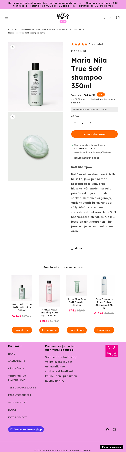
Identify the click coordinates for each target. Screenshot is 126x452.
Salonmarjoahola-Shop (55, 450)
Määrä (75, 116)
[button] (6, 17)
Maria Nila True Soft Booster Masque (77, 302)
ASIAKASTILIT (17, 402)
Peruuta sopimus (111, 447)
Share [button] (78, 248)
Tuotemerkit (26, 29)
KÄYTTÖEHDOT (17, 368)
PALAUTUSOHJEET (19, 395)
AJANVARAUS (16, 361)
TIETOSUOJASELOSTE (22, 387)
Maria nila (42, 29)
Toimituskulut (96, 99)
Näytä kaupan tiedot (86, 157)
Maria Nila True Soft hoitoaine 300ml (22, 307)
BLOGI (12, 409)
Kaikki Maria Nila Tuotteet (66, 29)
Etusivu (12, 29)
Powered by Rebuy (63, 339)
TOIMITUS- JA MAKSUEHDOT (17, 378)
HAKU (11, 353)
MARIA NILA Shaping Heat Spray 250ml (49, 312)
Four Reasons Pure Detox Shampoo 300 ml (104, 303)
